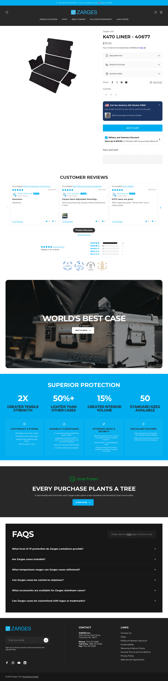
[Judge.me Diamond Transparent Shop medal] (79, 266)
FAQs (128, 534)
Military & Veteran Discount (134, 641)
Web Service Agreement (132, 659)
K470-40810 (128, 186)
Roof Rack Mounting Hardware (87, 186)
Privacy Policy (127, 656)
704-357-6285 (92, 642)
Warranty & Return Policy (133, 648)
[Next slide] (160, 207)
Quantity (107, 89)
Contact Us (126, 633)
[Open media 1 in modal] (50, 63)
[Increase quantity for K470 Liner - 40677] (116, 95)
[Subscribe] (46, 640)
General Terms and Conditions (136, 652)
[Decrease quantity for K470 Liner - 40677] (105, 95)
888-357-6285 (95, 644)
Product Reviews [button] (84, 230)
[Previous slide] (7, 207)
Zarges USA (108, 31)
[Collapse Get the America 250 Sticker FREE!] (159, 105)
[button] (46, 221)
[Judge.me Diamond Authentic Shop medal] (67, 266)
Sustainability (127, 644)
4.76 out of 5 (58, 247)
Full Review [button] (17, 222)
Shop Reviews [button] (84, 235)
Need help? (157, 82)
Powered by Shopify (30, 677)
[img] (17, 190)
